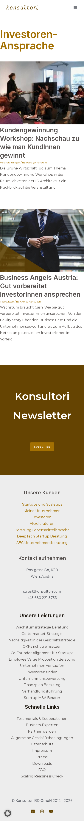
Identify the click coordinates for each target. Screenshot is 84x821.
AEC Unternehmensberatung (42, 543)
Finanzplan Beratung (42, 685)
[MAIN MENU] (75, 7)
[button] (8, 813)
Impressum (42, 751)
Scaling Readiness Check (42, 776)
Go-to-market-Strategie (42, 634)
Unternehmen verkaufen (42, 666)
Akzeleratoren (42, 524)
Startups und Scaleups (42, 504)
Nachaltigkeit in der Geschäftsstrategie (42, 640)
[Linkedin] (33, 811)
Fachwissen (7, 301)
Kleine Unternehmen (42, 511)
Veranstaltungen (10, 162)
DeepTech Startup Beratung (42, 536)
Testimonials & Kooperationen (42, 719)
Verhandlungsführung (42, 691)
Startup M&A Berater (42, 698)
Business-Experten (42, 725)
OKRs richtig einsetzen (42, 646)
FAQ (42, 770)
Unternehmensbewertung (42, 679)
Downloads (42, 763)
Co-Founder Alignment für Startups (42, 653)
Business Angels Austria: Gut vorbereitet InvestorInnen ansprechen (40, 286)
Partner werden (42, 731)
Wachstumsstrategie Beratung (42, 627)
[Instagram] (42, 811)
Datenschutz (42, 744)
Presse (42, 757)
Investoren (42, 517)
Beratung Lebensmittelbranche (42, 530)
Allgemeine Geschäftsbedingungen (42, 738)
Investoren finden (42, 672)
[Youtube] (51, 811)
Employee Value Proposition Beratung (42, 659)
